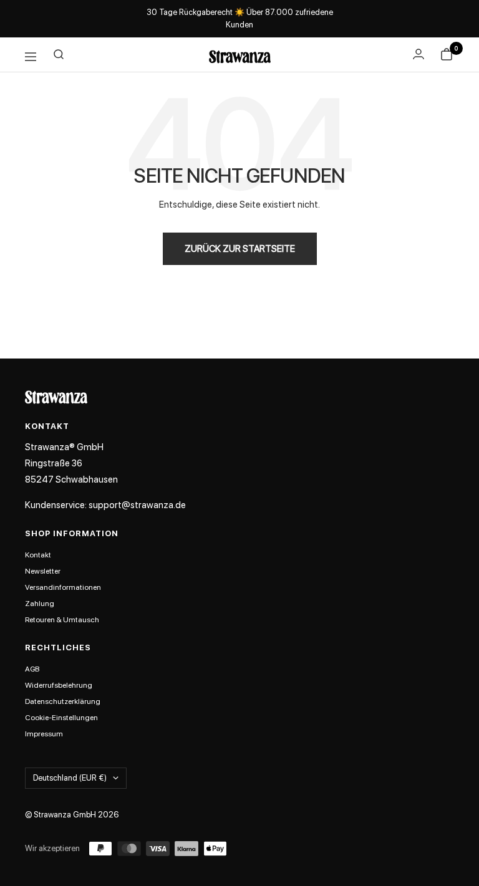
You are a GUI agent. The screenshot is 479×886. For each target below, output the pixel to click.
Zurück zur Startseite (240, 248)
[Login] (418, 54)
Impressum (44, 734)
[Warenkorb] (446, 57)
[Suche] (58, 57)
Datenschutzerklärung (62, 701)
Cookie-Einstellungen (61, 717)
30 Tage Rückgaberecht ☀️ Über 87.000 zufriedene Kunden (240, 18)
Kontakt (38, 555)
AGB (32, 669)
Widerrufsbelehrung (58, 685)
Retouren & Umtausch (62, 619)
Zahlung (39, 603)
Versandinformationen (63, 587)
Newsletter (42, 571)
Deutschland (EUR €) (70, 777)
